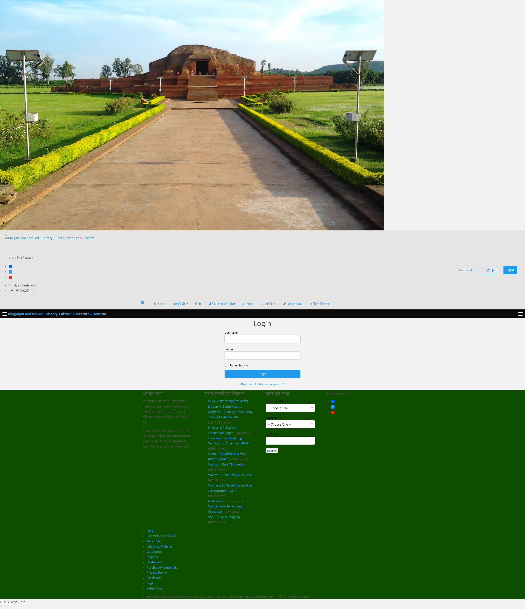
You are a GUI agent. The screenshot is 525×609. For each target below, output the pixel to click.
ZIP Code (272, 434)
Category (272, 417)
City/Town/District (278, 401)
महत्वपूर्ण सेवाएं (179, 304)
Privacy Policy (157, 572)
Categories (154, 551)
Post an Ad (466, 270)
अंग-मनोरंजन (268, 304)
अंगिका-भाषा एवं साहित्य (222, 304)
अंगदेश (198, 304)
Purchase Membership (162, 567)
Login (510, 270)
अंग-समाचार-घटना (293, 304)
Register (247, 384)
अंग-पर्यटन (248, 304)
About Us (153, 541)
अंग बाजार (159, 304)
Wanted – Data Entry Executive (230, 475)
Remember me (238, 365)
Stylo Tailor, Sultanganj (224, 517)
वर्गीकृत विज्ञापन (320, 304)
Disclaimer (154, 578)
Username (231, 332)
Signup (489, 270)
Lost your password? (269, 384)
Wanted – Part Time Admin (227, 464)
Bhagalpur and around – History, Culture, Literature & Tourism (57, 314)
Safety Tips (155, 588)
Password (231, 349)
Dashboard (154, 562)
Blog (150, 530)
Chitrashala (216, 501)
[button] (1, 606)
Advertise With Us (159, 546)
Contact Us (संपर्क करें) (161, 536)
